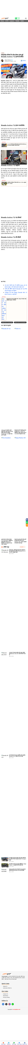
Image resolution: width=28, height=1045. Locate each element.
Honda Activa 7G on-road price (20, 322)
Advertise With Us (7, 988)
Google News (24, 1044)
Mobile (17, 21)
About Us (5, 986)
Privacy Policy (6, 997)
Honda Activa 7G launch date (7, 322)
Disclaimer (5, 995)
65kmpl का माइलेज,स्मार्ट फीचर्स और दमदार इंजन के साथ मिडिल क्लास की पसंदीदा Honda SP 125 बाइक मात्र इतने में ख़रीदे (7, 432)
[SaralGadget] (5, 18)
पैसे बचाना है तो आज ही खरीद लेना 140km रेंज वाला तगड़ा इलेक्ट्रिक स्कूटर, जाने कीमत (16, 299)
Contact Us (5, 994)
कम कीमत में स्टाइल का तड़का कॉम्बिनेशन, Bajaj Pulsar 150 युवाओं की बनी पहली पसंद (17, 864)
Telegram (9, 1044)
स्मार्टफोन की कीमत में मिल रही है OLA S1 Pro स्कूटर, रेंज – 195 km (16, 183)
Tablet (22, 21)
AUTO (6, 21)
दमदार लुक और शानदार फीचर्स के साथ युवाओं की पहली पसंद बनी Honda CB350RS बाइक (17, 870)
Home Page (3, 1044)
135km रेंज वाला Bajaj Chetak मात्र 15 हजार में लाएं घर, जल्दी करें (16, 293)
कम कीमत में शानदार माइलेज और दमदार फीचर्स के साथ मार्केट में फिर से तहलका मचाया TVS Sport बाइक (17, 859)
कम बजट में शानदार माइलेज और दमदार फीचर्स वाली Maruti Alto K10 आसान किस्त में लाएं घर (17, 654)
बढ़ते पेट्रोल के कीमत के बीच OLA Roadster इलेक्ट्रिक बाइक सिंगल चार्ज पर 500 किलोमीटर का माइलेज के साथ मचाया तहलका (7, 542)
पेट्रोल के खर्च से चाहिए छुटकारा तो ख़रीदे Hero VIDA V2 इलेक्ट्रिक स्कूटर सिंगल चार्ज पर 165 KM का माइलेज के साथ (20, 432)
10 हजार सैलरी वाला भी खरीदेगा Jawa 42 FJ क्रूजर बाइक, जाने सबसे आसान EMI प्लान (16, 286)
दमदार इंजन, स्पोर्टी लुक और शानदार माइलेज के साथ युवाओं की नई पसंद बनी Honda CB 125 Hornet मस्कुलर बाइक (17, 551)
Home (2, 21)
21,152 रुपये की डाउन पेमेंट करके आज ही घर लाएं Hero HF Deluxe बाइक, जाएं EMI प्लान (16, 144)
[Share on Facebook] (27, 519)
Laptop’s (12, 21)
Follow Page (19, 1044)
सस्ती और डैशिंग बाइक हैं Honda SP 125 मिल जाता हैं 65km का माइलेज (16, 290)
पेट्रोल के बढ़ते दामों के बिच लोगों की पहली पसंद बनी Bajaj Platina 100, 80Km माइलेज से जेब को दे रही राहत (21, 541)
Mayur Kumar (8, 60)
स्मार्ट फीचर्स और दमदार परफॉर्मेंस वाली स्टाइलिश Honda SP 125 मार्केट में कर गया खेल (17, 755)
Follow (24, 60)
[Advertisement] (14, 37)
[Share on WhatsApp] (27, 522)
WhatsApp (14, 1044)
